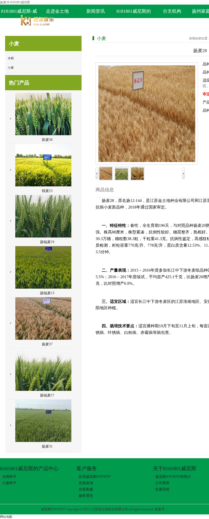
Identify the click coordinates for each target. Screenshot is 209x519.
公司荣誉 (162, 483)
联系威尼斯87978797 (95, 477)
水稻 (11, 58)
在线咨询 (86, 483)
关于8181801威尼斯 (174, 468)
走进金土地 (57, 11)
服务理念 (86, 496)
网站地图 (6, 516)
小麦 (11, 67)
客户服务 (86, 468)
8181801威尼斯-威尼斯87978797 (19, 13)
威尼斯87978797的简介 (173, 477)
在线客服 (86, 489)
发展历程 (162, 489)
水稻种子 (9, 477)
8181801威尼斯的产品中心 (133, 13)
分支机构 (172, 11)
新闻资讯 (95, 11)
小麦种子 (9, 483)
